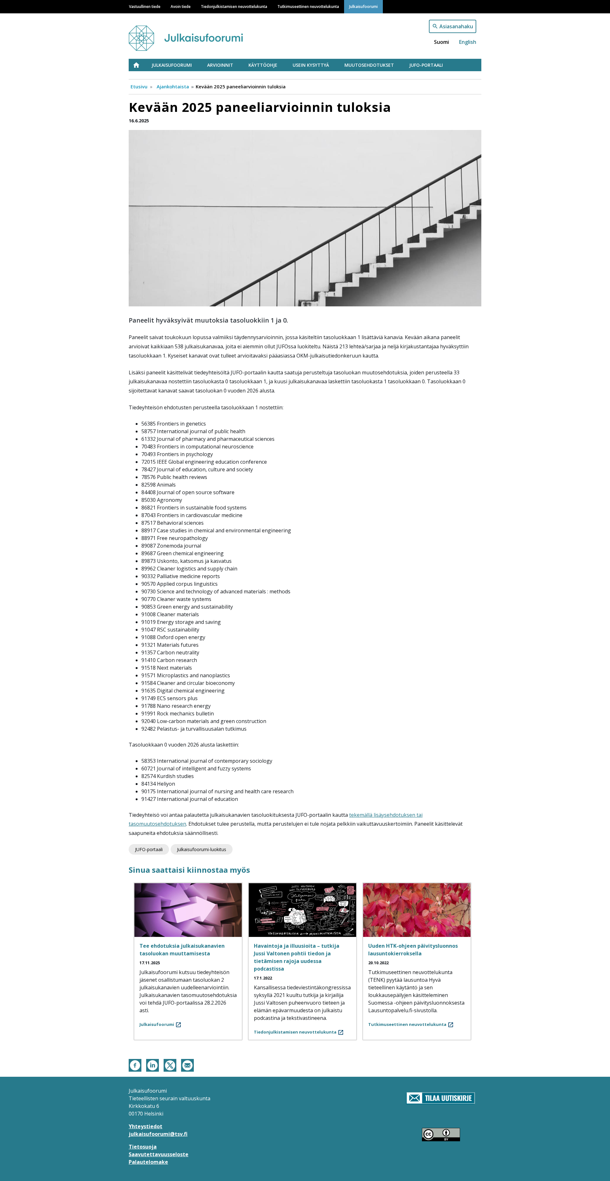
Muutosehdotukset (369, 65)
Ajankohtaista (173, 86)
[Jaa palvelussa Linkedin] (152, 1065)
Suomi (441, 41)
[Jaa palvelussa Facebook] (135, 1065)
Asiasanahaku (456, 26)
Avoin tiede (181, 6)
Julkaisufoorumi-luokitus (201, 849)
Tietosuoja (143, 1146)
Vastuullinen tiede (144, 6)
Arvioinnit (220, 65)
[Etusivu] (198, 35)
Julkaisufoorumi (363, 6)
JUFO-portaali (426, 65)
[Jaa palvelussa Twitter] (170, 1065)
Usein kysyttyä (311, 65)
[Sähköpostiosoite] (187, 1065)
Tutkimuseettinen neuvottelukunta (308, 6)
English (467, 41)
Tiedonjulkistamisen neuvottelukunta (234, 6)
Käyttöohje (262, 65)
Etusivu (140, 65)
